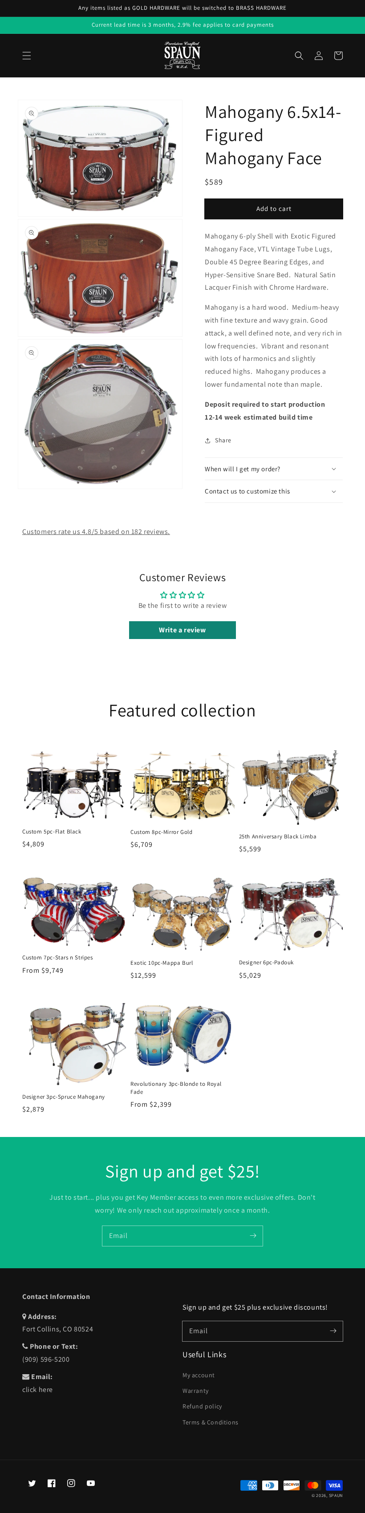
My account (198, 1375)
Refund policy (202, 1406)
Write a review (182, 630)
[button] (26, 55)
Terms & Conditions (210, 1422)
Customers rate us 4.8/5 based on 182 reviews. (96, 531)
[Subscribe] (253, 1236)
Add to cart (274, 208)
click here (37, 1389)
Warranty (195, 1391)
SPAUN (336, 1495)
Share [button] (223, 440)
